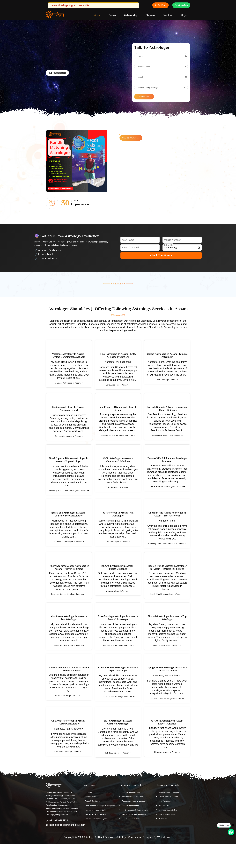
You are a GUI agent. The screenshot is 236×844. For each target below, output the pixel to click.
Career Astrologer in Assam (166, 380)
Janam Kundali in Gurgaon (169, 792)
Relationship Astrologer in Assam (166, 435)
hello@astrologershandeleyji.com (67, 824)
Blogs (184, 15)
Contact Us (89, 792)
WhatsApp (183, 5)
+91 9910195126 (58, 820)
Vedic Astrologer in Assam (116, 487)
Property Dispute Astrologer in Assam (117, 435)
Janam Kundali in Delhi (131, 819)
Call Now (162, 5)
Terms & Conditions (92, 801)
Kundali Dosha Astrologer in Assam (117, 696)
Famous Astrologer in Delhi (95, 810)
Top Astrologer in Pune (130, 805)
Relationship (130, 15)
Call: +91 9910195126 (57, 73)
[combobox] (161, 87)
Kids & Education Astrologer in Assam (166, 486)
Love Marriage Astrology (168, 810)
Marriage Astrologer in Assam (68, 383)
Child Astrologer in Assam (117, 591)
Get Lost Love (164, 805)
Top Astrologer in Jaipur (131, 792)
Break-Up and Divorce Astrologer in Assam (68, 490)
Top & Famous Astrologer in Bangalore (100, 805)
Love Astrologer (165, 801)
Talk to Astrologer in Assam (117, 753)
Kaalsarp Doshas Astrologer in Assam (67, 594)
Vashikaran (163, 819)
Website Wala (164, 837)
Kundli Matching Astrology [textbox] (148, 87)
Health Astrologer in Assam (166, 752)
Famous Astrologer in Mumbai (133, 801)
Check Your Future (161, 255)
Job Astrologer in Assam (117, 542)
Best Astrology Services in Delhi (134, 814)
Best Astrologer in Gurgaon (95, 814)
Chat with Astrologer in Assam (67, 752)
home (97, 15)
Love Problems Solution (168, 814)
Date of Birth (168, 245)
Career (112, 15)
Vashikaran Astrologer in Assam (68, 645)
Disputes (150, 15)
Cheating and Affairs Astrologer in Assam (166, 544)
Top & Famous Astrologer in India (135, 810)
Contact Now (144, 97)
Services (167, 15)
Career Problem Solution (168, 797)
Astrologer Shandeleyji (128, 837)
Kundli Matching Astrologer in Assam (166, 594)
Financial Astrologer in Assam (166, 645)
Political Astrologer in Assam (67, 696)
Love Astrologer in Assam (117, 385)
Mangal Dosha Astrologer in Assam (166, 698)
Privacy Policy (90, 797)
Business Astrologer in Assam (68, 436)
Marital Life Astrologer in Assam (68, 542)
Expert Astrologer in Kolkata (132, 797)
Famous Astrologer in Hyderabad (98, 819)
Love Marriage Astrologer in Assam (117, 645)
